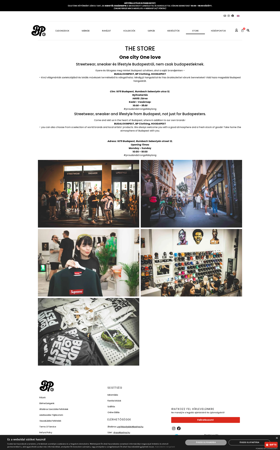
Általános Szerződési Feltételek (53, 409)
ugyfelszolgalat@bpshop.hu (130, 426)
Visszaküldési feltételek (50, 420)
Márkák (86, 30)
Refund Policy (45, 432)
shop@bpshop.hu (121, 432)
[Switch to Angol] (238, 16)
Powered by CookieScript (267, 448)
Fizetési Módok (114, 400)
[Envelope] (224, 15)
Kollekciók (129, 30)
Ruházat (106, 30)
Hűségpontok (218, 30)
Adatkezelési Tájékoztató (51, 415)
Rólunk (42, 397)
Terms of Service (47, 426)
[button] (248, 30)
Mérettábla (112, 394)
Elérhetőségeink (46, 403)
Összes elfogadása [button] (206, 442)
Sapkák (151, 30)
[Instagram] (228, 15)
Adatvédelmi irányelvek (165, 446)
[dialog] (140, 442)
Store (195, 30)
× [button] (277, 438)
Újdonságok (62, 30)
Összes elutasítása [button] (249, 442)
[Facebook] (232, 15)
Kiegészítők (173, 30)
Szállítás (111, 406)
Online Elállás (113, 412)
